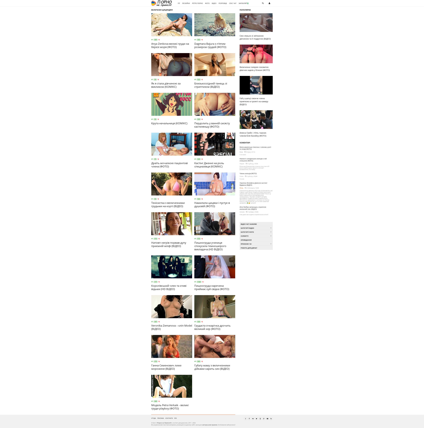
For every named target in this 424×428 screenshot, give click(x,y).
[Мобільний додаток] (245, 418)
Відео (214, 3)
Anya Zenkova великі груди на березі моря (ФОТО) (170, 45)
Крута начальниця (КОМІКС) (169, 123)
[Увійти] (269, 3)
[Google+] (263, 418)
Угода (153, 418)
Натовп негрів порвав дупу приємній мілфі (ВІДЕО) (168, 244)
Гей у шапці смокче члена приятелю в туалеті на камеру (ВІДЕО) (254, 101)
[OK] (260, 418)
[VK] (253, 418)
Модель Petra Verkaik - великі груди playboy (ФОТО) (170, 406)
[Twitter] (256, 418)
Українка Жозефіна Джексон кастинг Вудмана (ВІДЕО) (253, 184)
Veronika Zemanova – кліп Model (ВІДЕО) (171, 327)
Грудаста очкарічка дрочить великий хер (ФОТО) (212, 327)
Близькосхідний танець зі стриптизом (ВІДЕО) (210, 85)
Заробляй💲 (244, 3)
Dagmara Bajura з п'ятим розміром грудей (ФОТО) (210, 45)
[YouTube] (267, 418)
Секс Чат (232, 3)
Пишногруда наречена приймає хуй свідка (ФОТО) (211, 287)
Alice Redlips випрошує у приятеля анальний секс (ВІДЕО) (253, 208)
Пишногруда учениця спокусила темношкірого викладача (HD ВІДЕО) (210, 246)
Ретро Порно (197, 3)
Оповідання (246, 240)
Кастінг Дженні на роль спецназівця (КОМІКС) (209, 164)
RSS (175, 418)
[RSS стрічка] (271, 418)
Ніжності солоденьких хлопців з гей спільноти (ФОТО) (253, 160)
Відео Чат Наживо (249, 224)
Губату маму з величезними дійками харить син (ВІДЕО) (212, 367)
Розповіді (223, 3)
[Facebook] (249, 418)
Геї (179, 3)
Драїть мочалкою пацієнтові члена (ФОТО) (169, 164)
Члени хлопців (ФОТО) (248, 173)
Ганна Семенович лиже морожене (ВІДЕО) (166, 367)
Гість (241, 188)
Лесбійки (186, 3)
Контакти (169, 418)
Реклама (160, 418)
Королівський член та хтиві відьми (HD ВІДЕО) (168, 287)
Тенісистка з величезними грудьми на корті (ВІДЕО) (168, 204)
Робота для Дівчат (249, 248)
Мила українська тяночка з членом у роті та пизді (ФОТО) (255, 148)
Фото (207, 3)
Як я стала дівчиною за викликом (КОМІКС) (166, 85)
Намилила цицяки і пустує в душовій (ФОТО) (212, 204)
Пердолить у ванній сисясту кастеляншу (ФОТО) (212, 124)
